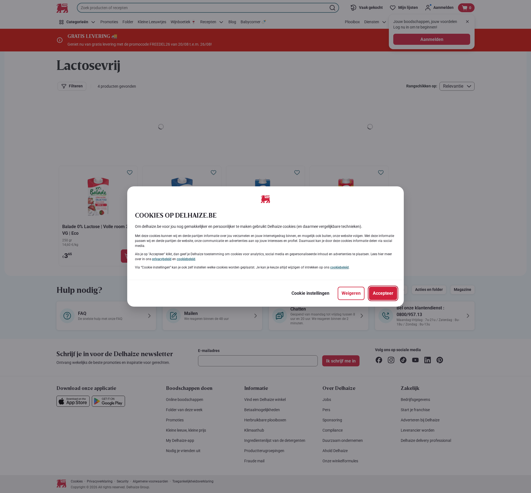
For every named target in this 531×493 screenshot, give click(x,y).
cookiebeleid (186, 259)
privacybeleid (161, 259)
